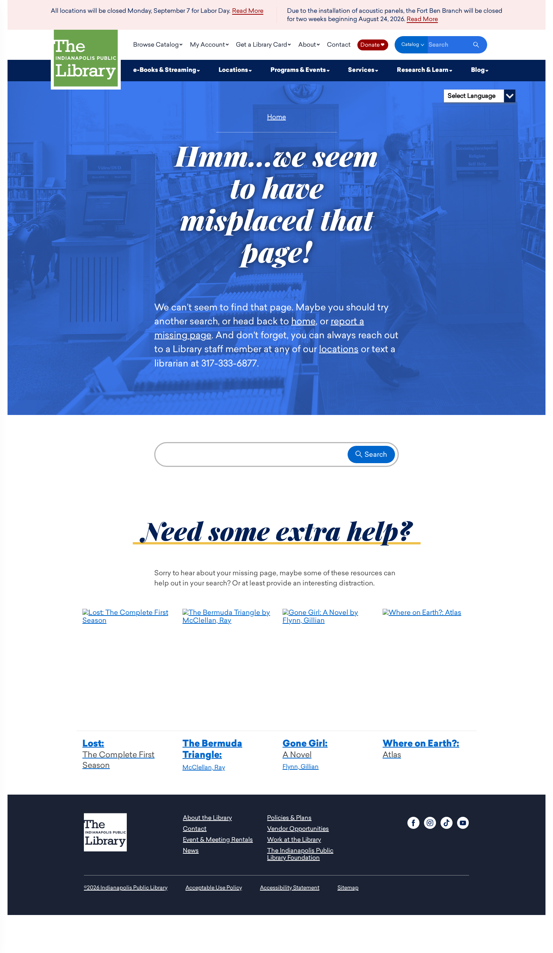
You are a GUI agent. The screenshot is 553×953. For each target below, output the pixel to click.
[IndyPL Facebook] (413, 821)
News (191, 850)
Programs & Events (298, 70)
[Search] (476, 45)
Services (361, 70)
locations (339, 348)
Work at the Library (294, 839)
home (303, 321)
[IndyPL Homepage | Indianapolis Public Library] (86, 60)
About (308, 44)
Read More (247, 11)
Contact (339, 44)
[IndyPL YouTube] (463, 821)
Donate (372, 44)
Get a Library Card (262, 44)
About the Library (207, 817)
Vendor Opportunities (298, 828)
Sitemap (348, 887)
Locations (234, 70)
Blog (478, 70)
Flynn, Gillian (301, 766)
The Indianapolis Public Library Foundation (300, 854)
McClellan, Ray (203, 767)
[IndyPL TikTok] (447, 821)
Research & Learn (423, 70)
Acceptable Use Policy (213, 887)
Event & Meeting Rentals (218, 839)
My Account (208, 44)
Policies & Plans (289, 817)
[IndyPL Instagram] (430, 821)
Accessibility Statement (289, 887)
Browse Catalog (156, 44)
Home (276, 117)
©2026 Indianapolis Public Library (125, 887)
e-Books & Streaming (165, 70)
